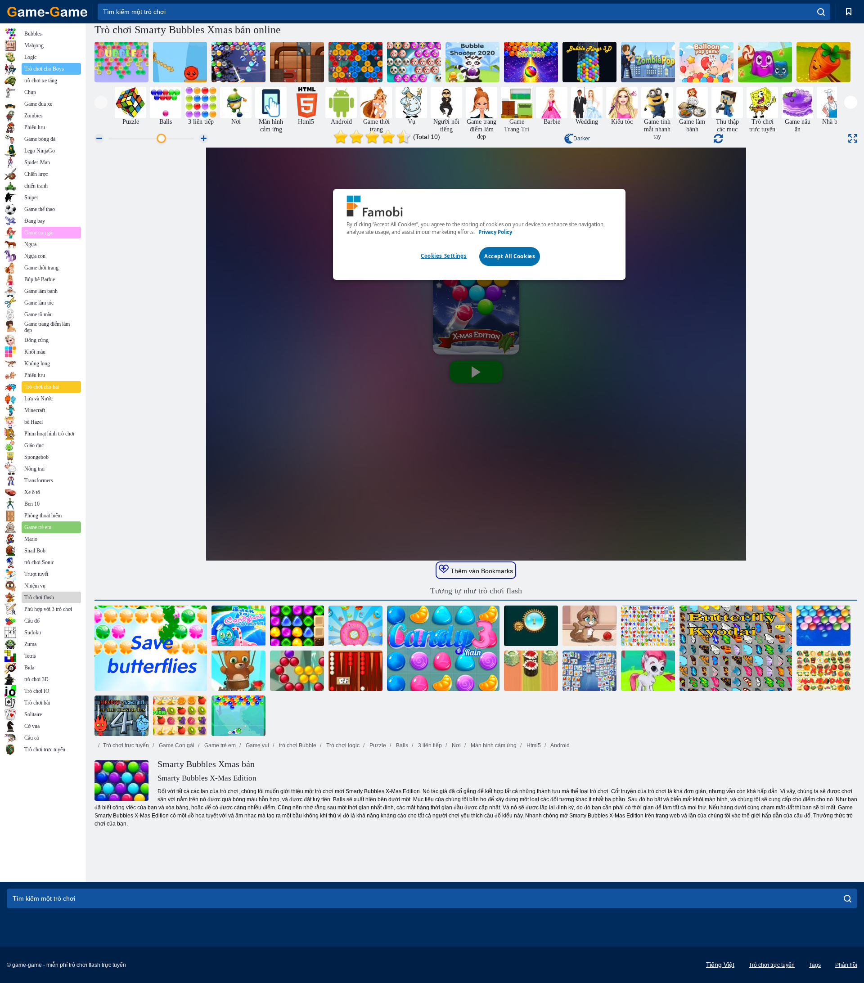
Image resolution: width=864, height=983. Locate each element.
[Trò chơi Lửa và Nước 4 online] (121, 716)
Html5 (533, 745)
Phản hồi (846, 965)
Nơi (455, 745)
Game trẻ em (219, 745)
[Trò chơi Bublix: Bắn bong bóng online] (531, 62)
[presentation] (101, 102)
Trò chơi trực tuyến (126, 745)
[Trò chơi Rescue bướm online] (150, 648)
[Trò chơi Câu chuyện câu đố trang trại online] (823, 62)
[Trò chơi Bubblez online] (121, 62)
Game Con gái (176, 745)
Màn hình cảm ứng (493, 745)
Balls (401, 745)
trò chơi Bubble (297, 745)
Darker (581, 138)
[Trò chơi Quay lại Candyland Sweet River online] (239, 626)
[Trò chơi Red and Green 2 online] (180, 62)
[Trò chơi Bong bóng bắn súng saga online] (297, 671)
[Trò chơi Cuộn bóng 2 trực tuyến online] (297, 62)
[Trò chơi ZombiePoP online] (648, 62)
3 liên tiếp (429, 745)
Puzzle (377, 745)
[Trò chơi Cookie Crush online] (355, 626)
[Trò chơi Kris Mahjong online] (823, 671)
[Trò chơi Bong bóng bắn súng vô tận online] (239, 671)
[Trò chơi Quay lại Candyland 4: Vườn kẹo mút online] (297, 626)
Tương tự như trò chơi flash (476, 590)
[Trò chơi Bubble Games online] (648, 671)
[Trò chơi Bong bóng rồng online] (355, 62)
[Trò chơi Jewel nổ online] (531, 626)
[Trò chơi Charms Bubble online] (239, 716)
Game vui (256, 745)
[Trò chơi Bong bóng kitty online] (589, 626)
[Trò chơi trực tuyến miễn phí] (47, 12)
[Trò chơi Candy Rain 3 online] (443, 648)
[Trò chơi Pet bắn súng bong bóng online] (414, 62)
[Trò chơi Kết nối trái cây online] (648, 626)
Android (559, 745)
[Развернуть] (852, 138)
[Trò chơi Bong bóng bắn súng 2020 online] (473, 62)
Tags (815, 965)
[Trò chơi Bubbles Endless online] (823, 626)
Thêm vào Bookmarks (481, 571)
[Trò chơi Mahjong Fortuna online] (589, 671)
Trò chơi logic (342, 745)
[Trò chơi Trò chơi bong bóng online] (707, 62)
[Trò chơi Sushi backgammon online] (531, 671)
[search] (821, 11)
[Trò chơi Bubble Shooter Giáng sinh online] (239, 62)
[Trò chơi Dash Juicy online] (180, 716)
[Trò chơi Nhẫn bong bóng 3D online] (589, 62)
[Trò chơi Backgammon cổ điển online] (355, 671)
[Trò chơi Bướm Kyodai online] (736, 648)
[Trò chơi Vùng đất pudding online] (765, 62)
